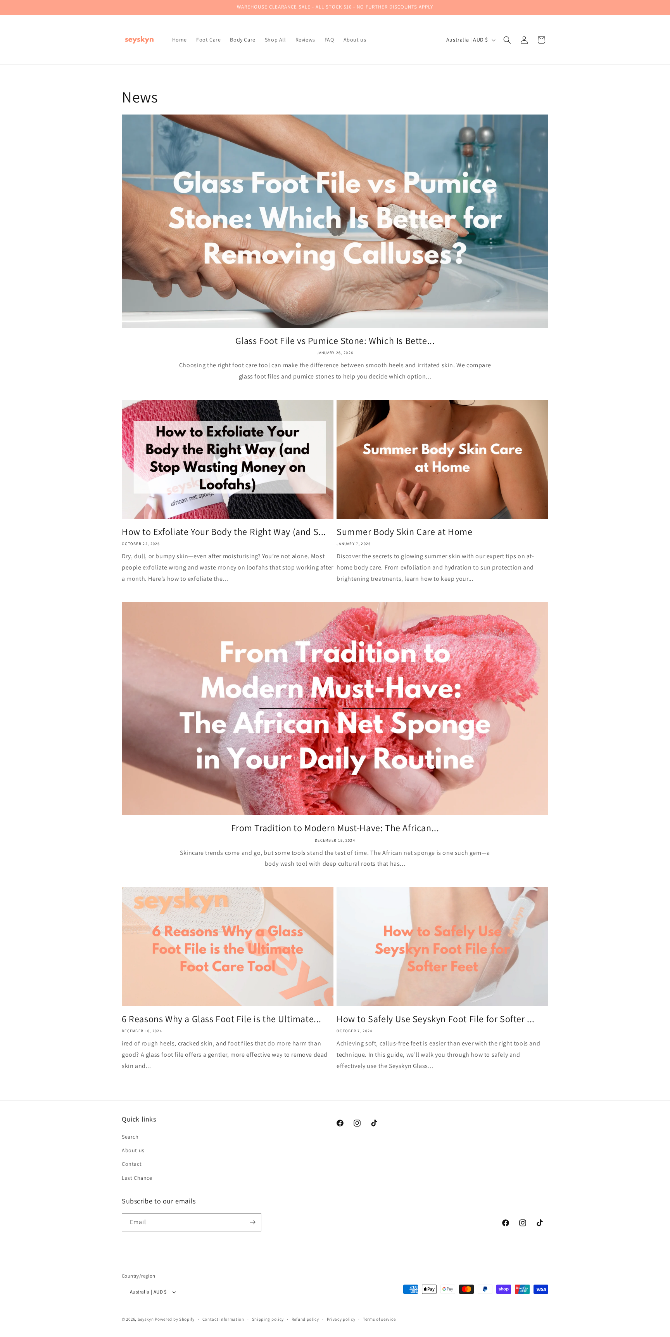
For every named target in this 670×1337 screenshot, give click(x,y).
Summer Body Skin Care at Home (404, 532)
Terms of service (379, 1319)
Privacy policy (341, 1319)
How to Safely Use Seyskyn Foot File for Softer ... (436, 1019)
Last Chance (137, 1177)
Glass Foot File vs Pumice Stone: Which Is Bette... (335, 341)
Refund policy (305, 1319)
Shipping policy (268, 1319)
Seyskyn (146, 1319)
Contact (132, 1163)
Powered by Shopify (175, 1319)
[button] (507, 40)
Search (130, 1136)
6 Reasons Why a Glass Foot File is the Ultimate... (221, 1019)
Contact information (223, 1319)
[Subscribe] (252, 1222)
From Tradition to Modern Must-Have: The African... (335, 828)
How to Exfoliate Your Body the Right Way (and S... (224, 532)
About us (133, 1150)
